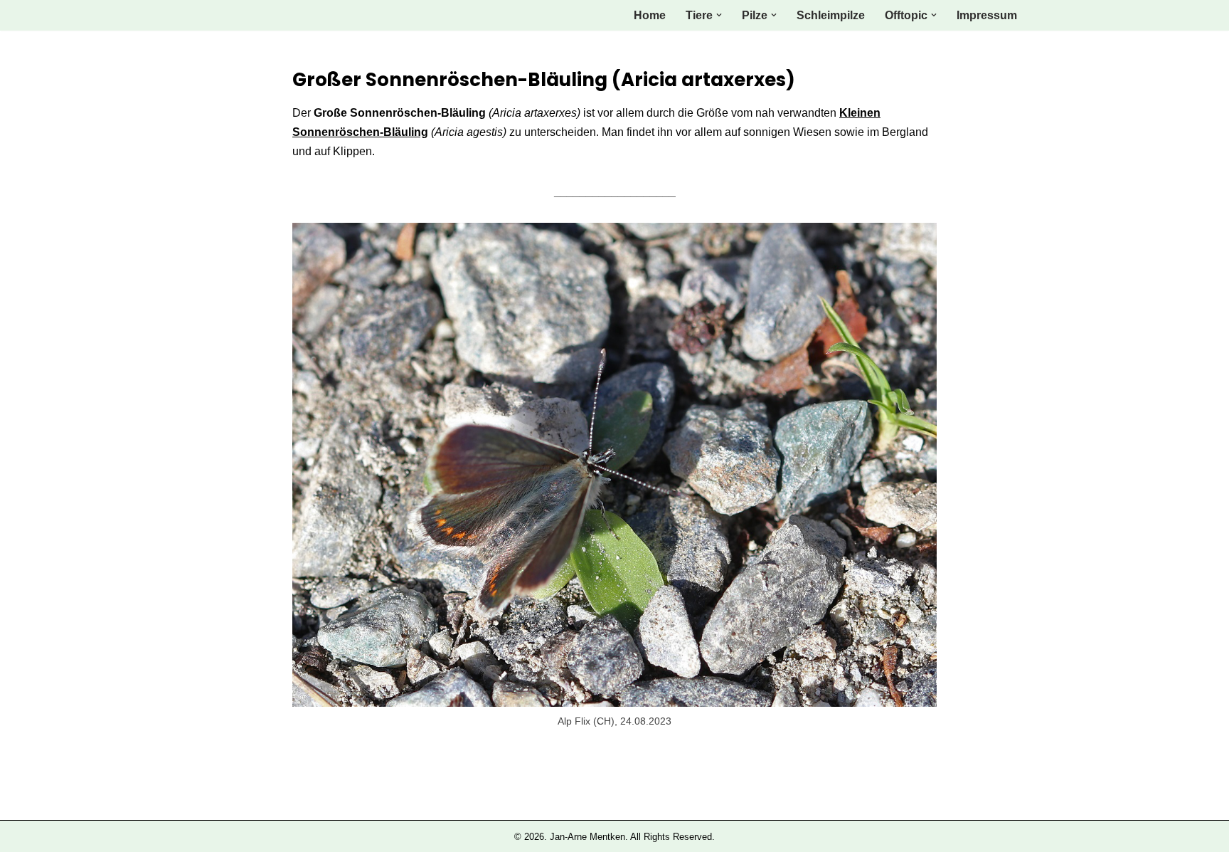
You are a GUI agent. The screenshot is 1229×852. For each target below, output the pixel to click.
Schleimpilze (831, 15)
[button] (719, 15)
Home (650, 15)
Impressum (987, 15)
